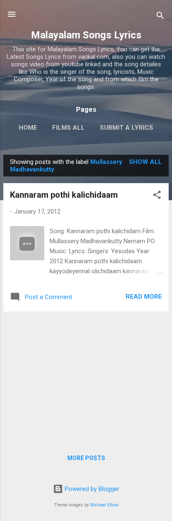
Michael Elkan (104, 505)
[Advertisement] (86, 376)
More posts (86, 458)
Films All (68, 127)
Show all (145, 162)
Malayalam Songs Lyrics (86, 35)
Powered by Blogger (91, 489)
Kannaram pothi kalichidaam (64, 195)
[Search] (160, 17)
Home (28, 127)
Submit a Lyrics (126, 127)
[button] (157, 196)
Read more (144, 296)
